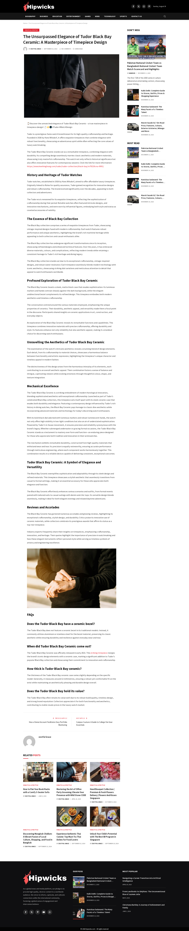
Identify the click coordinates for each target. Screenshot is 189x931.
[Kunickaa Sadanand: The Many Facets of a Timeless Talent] (133, 111)
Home (25, 23)
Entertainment (73, 16)
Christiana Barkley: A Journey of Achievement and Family (144, 906)
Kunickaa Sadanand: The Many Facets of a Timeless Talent (152, 109)
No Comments (66, 49)
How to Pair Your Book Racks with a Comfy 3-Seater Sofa (36, 791)
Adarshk (132, 73)
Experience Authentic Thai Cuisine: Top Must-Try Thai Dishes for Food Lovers (69, 836)
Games (88, 16)
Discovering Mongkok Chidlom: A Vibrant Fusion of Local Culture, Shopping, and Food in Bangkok (37, 838)
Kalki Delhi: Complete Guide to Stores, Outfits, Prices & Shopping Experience (153, 93)
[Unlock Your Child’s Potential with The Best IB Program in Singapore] (105, 817)
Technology (109, 16)
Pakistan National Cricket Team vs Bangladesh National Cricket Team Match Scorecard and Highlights (144, 66)
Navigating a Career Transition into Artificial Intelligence (142, 879)
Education (57, 16)
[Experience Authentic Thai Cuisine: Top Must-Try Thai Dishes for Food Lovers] (72, 817)
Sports (123, 16)
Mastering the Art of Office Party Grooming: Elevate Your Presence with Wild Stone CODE (71, 792)
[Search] (164, 16)
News (97, 16)
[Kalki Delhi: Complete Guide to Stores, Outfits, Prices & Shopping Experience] (133, 95)
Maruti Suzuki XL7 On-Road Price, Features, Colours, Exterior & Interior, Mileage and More (152, 127)
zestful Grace (35, 49)
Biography (30, 16)
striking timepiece (99, 653)
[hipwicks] (38, 6)
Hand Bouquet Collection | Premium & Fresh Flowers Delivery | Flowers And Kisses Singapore (103, 793)
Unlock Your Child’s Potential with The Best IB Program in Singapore (103, 836)
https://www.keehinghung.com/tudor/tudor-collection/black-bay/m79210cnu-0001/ (65, 166)
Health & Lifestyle (31, 30)
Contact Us (136, 16)
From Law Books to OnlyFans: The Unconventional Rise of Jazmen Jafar (144, 892)
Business (44, 16)
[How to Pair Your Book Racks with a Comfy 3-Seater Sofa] (38, 772)
